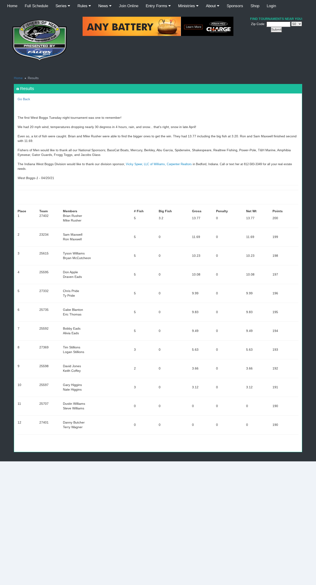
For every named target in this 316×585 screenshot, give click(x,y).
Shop (255, 6)
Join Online (128, 6)
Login (271, 6)
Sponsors (235, 6)
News (103, 6)
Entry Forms (157, 6)
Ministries (187, 6)
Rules (83, 6)
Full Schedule (36, 6)
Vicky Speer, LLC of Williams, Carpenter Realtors (159, 164)
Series (62, 6)
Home (12, 6)
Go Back (24, 99)
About (211, 6)
